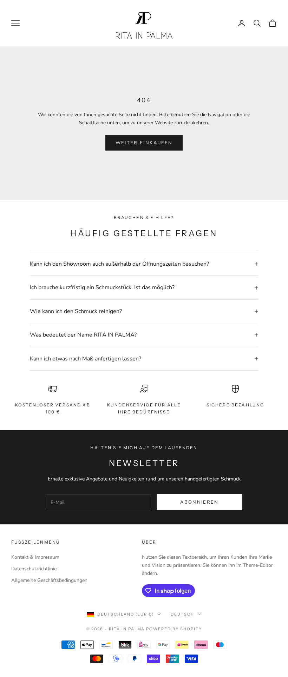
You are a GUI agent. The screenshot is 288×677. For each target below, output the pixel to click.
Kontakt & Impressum (35, 557)
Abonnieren (199, 502)
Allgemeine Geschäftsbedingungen (49, 580)
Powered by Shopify (174, 628)
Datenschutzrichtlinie (34, 568)
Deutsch (182, 614)
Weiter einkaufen (144, 143)
